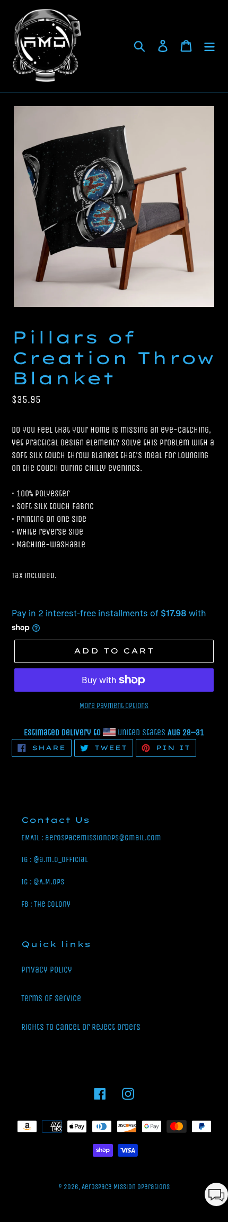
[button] (216, 1196)
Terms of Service (51, 998)
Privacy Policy (46, 970)
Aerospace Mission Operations (126, 1187)
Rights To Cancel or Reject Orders (81, 1027)
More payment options (114, 705)
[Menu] (209, 46)
